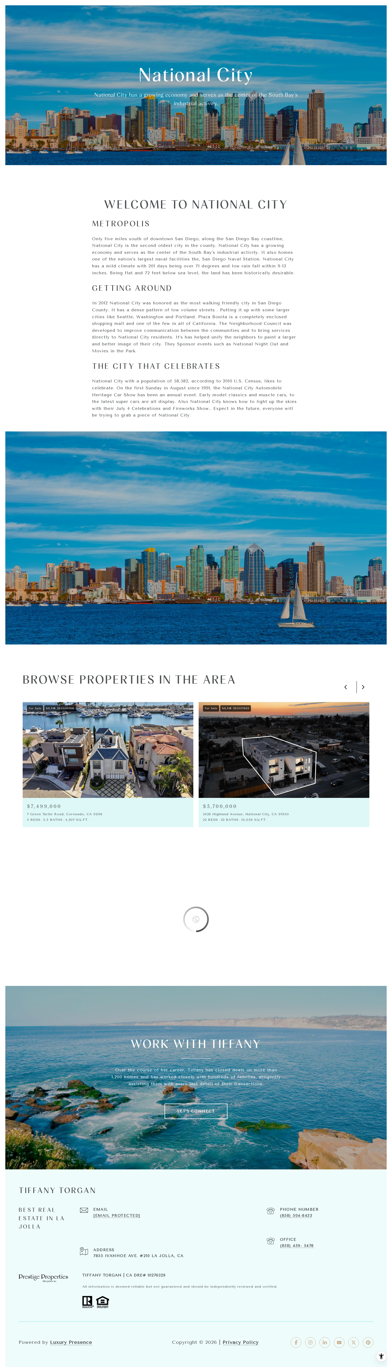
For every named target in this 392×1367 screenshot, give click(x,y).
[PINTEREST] (368, 1342)
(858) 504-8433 (296, 1215)
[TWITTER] (353, 1342)
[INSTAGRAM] (310, 1342)
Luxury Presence (71, 1342)
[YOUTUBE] (339, 1342)
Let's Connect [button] (196, 1111)
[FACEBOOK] (296, 1342)
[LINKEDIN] (324, 1342)
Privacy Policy (241, 1342)
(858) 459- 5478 (297, 1245)
